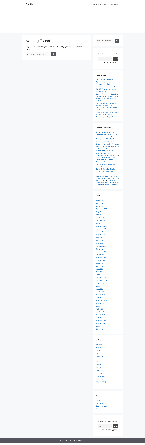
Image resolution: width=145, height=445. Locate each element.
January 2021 (100, 315)
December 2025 (101, 209)
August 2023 (100, 260)
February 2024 (101, 246)
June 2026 (99, 203)
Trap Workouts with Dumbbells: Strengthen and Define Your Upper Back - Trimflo (107, 144)
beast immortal (78, 443)
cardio (98, 350)
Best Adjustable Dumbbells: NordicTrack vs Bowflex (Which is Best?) (107, 171)
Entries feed (100, 403)
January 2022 (100, 295)
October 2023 (100, 255)
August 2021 (100, 303)
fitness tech (100, 356)
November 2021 (101, 300)
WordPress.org (101, 409)
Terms (106, 4)
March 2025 (100, 217)
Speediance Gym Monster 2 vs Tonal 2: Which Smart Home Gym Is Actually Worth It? (107, 89)
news (98, 359)
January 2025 (100, 223)
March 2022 (100, 292)
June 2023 (99, 266)
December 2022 (101, 280)
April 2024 (99, 243)
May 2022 (99, 289)
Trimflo (29, 4)
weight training (101, 382)
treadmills (99, 370)
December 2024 (101, 226)
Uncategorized (101, 373)
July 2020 (99, 326)
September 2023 (101, 257)
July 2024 (99, 237)
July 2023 (99, 263)
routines (98, 365)
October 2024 (100, 232)
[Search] (53, 54)
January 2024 (100, 249)
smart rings (100, 367)
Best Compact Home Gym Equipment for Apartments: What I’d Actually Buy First (107, 82)
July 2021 (99, 306)
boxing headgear (60, 443)
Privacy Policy (96, 4)
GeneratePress (80, 440)
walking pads (100, 376)
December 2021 (101, 297)
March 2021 (100, 312)
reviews (98, 362)
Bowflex (98, 347)
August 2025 (100, 212)
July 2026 (99, 200)
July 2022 (99, 286)
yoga (97, 385)
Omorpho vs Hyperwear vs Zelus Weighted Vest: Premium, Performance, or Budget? (107, 115)
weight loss (100, 379)
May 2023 (99, 269)
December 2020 (101, 317)
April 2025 (99, 215)
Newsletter (114, 4)
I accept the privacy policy (108, 62)
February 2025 (101, 220)
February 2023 (101, 277)
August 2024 (100, 235)
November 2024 (101, 229)
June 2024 (99, 240)
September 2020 (101, 320)
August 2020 (100, 323)
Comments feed (101, 406)
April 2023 (99, 272)
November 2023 (101, 252)
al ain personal (86, 443)
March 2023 (100, 275)
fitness (98, 353)
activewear (99, 344)
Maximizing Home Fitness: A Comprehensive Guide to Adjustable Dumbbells (105, 160)
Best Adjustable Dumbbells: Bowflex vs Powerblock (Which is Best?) (107, 148)
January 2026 (100, 206)
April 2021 (99, 309)
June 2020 (99, 329)
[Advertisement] (72, 21)
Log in (98, 400)
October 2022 (100, 283)
